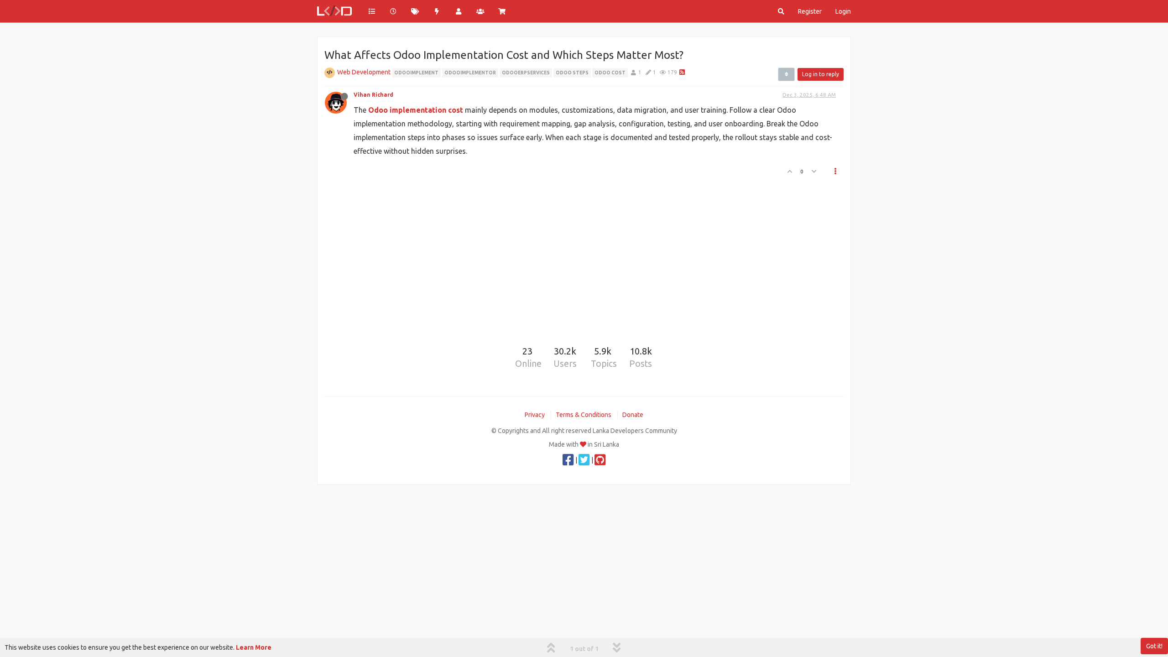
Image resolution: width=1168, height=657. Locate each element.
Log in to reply (820, 74)
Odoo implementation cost (415, 110)
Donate (632, 414)
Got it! (1154, 646)
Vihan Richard (373, 95)
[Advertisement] (578, 257)
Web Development (364, 72)
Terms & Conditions (583, 414)
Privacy (535, 414)
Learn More (253, 647)
